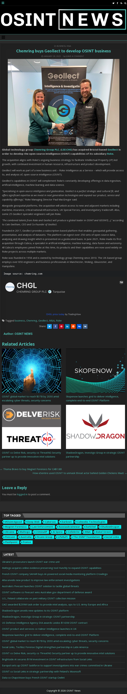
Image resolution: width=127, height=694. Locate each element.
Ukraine (9, 531)
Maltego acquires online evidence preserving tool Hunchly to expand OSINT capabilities (51, 567)
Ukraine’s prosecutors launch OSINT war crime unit (31, 561)
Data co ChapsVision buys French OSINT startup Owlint (33, 677)
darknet (67, 521)
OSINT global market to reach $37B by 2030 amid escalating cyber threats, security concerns (55, 641)
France (27, 542)
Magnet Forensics (16, 526)
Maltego (25, 531)
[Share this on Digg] (79, 326)
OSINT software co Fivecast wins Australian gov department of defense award (47, 592)
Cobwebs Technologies (91, 521)
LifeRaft (63, 537)
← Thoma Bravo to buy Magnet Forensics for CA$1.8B (31, 469)
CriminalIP (41, 531)
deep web (33, 521)
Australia (26, 537)
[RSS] (121, 3)
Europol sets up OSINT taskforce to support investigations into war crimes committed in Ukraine (57, 665)
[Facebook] (117, 3)
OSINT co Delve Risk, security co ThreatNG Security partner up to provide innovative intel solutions (58, 653)
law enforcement (42, 526)
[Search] (125, 3)
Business (61, 46)
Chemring (31, 320)
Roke (110, 153)
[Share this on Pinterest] (61, 326)
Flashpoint (11, 542)
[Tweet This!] (49, 326)
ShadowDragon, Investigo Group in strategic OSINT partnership (38, 616)
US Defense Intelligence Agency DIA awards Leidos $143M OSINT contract (44, 622)
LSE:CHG (67, 149)
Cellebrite (74, 531)
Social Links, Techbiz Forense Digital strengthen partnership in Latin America (45, 647)
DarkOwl (90, 526)
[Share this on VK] (85, 326)
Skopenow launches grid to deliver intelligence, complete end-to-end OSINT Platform (50, 635)
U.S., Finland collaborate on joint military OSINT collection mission (38, 598)
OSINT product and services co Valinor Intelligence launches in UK (39, 628)
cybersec (50, 521)
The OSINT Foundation (86, 537)
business (20, 320)
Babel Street (103, 531)
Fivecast (10, 537)
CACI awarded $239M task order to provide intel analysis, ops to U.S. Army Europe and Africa (55, 604)
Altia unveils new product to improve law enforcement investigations (41, 580)
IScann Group (44, 537)
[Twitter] (113, 3)
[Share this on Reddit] (73, 326)
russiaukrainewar (69, 526)
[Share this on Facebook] (55, 326)
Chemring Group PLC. (47, 149)
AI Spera (58, 531)
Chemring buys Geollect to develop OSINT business (63, 51)
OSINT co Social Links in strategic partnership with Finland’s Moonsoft (41, 671)
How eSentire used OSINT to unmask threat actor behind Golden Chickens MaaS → (80, 473)
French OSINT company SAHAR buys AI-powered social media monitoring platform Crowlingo (55, 574)
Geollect (112, 149)
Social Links (112, 537)
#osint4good (13, 521)
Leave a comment (74, 56)
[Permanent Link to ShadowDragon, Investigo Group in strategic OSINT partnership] (95, 427)
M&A (69, 46)
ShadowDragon (110, 526)
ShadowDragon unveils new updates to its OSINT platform (35, 610)
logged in (22, 494)
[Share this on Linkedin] (67, 326)
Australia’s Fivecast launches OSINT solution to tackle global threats (40, 586)
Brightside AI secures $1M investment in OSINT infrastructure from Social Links (47, 659)
